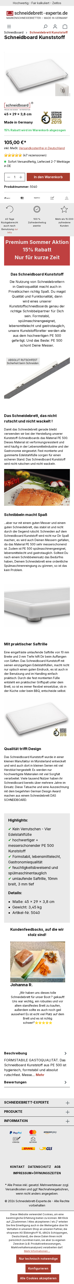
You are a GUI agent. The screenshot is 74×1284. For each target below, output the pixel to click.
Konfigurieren (38, 1268)
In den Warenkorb (48, 177)
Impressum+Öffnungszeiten (37, 1173)
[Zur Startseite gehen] (37, 15)
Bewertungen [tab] (15, 1082)
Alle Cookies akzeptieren (38, 1278)
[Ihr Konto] (55, 26)
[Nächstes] (67, 74)
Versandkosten (15, 1189)
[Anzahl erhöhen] (21, 177)
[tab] (36, 1063)
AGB (57, 1166)
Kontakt (17, 1166)
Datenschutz (39, 1166)
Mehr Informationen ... (37, 1251)
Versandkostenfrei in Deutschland (42, 148)
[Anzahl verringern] (8, 177)
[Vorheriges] (7, 74)
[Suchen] (45, 26)
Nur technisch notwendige (38, 1258)
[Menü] (9, 26)
